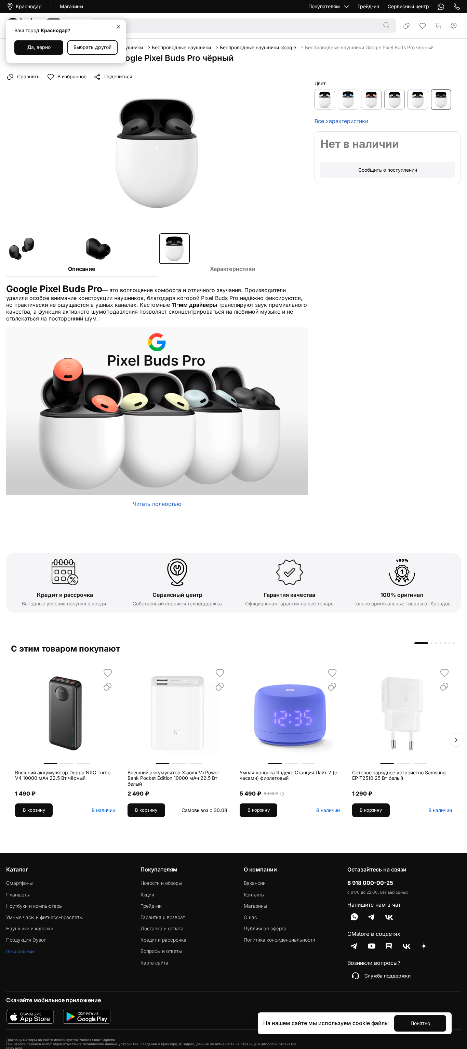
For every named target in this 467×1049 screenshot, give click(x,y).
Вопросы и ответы (161, 951)
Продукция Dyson (26, 940)
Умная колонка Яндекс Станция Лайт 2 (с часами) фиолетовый (288, 775)
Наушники (131, 47)
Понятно (420, 1023)
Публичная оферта (265, 928)
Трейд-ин (368, 6)
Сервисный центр (408, 6)
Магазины (71, 6)
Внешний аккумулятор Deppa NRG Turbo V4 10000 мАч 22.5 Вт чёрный (62, 775)
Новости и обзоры (161, 883)
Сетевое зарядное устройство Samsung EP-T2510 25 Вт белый (399, 775)
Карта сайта (154, 963)
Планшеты (18, 894)
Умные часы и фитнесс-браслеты (44, 917)
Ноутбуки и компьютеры (34, 906)
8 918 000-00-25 (370, 883)
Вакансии (255, 883)
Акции (147, 894)
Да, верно (39, 47)
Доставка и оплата (162, 928)
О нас (250, 917)
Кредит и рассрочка (163, 940)
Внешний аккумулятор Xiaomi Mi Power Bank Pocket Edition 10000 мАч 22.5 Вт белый (173, 778)
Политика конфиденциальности (279, 940)
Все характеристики (341, 121)
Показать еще (20, 951)
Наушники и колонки (29, 928)
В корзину (34, 810)
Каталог (17, 869)
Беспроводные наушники (181, 47)
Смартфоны (19, 883)
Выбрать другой (92, 47)
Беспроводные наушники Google (258, 47)
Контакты (254, 894)
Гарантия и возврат (163, 917)
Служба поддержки (387, 976)
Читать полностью (157, 503)
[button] (456, 740)
